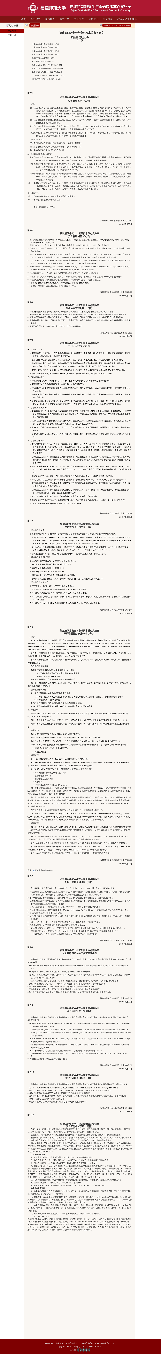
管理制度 (127, 25)
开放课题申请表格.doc (44, 870)
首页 (113, 25)
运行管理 (119, 25)
